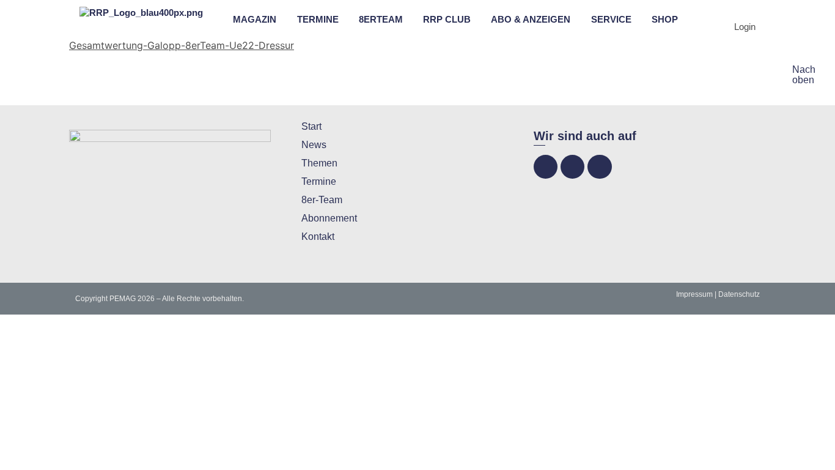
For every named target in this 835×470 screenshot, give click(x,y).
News (313, 145)
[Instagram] (572, 167)
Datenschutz (739, 294)
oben (803, 80)
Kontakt (317, 236)
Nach (803, 69)
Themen (319, 163)
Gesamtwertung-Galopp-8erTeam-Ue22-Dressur (181, 45)
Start (311, 126)
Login (745, 26)
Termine (318, 181)
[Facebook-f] (545, 167)
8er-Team (321, 200)
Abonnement (329, 218)
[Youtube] (599, 167)
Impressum (694, 294)
